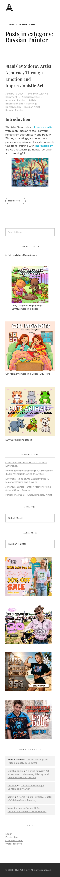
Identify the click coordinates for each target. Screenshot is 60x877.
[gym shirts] (30, 671)
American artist (43, 127)
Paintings (31, 103)
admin (35, 93)
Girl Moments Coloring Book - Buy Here (27, 373)
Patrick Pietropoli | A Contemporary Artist (28, 495)
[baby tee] (30, 624)
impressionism (44, 145)
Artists (32, 100)
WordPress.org (13, 843)
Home (11, 24)
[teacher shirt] (30, 576)
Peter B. (12, 785)
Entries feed (12, 837)
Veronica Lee (15, 808)
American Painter (15, 100)
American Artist (31, 97)
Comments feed (14, 840)
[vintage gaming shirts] (30, 719)
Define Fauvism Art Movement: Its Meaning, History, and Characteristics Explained (28, 774)
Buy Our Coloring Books (18, 439)
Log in (8, 834)
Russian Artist (32, 107)
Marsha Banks (16, 771)
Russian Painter (14, 110)
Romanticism (13, 107)
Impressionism (14, 103)
